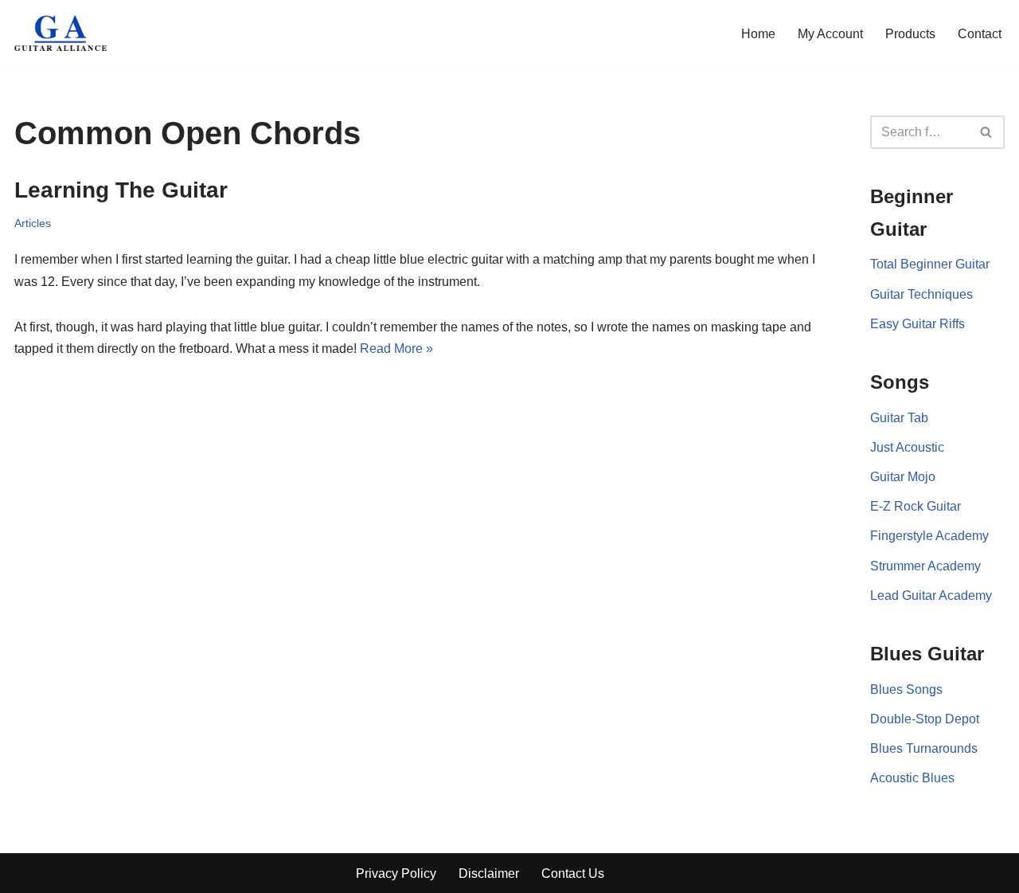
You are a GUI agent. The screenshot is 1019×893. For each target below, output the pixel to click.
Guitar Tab (899, 418)
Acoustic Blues (912, 778)
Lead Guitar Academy (931, 595)
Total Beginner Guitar (930, 264)
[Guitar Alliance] (62, 33)
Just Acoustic (907, 447)
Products (910, 34)
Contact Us (572, 873)
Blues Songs (906, 689)
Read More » (396, 348)
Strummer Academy (925, 566)
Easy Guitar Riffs (917, 324)
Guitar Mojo (902, 477)
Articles (32, 223)
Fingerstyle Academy (929, 535)
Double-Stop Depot (924, 719)
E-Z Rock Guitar (915, 506)
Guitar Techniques (921, 294)
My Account (830, 34)
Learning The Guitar (121, 190)
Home (758, 34)
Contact (979, 34)
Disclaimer (489, 873)
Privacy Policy (396, 873)
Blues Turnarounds (924, 748)
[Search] (987, 132)
